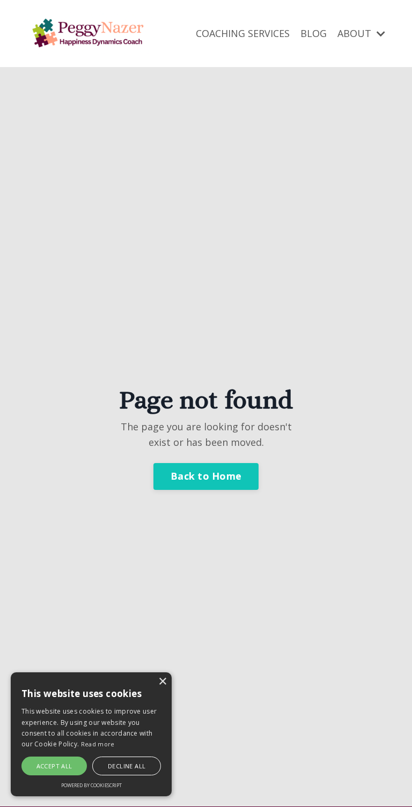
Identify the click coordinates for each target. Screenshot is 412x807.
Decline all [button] (126, 766)
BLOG (313, 33)
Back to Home (206, 475)
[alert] (91, 734)
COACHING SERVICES (243, 33)
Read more (98, 744)
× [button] (162, 682)
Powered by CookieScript (91, 785)
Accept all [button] (54, 766)
